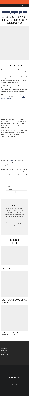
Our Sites (3, 352)
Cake (9, 186)
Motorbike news (15, 11)
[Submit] (18, 65)
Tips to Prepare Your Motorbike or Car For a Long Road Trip (14, 267)
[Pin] (14, 65)
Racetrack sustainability (13, 194)
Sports (20, 11)
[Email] (21, 65)
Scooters (25, 11)
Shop (2, 358)
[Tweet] (10, 65)
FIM (8, 192)
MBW (13, 192)
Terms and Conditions (6, 359)
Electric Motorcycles (6, 11)
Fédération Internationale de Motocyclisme (14, 189)
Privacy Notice (4, 354)
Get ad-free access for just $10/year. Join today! (15, 1)
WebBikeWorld (12, 180)
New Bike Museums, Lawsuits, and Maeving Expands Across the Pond (13, 333)
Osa (17, 192)
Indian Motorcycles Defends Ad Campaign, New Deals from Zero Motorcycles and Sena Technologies (14, 300)
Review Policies (5, 356)
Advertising (4, 348)
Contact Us (4, 350)
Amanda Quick (14, 10)
